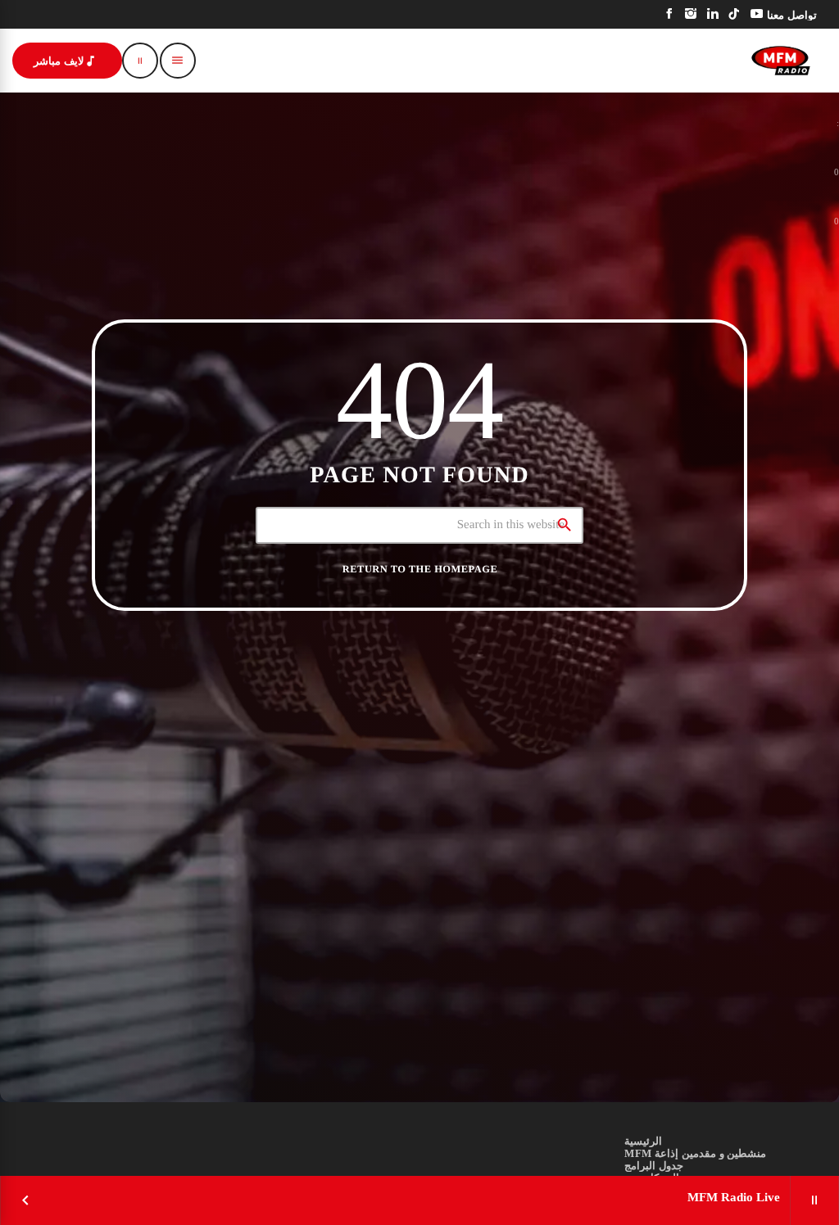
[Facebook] (670, 14)
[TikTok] (734, 14)
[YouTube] (757, 14)
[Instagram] (691, 14)
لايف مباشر (66, 61)
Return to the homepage (419, 569)
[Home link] (781, 60)
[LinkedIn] (713, 14)
